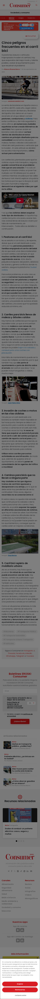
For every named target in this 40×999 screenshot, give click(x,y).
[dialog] (20, 979)
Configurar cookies (20, 995)
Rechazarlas (20, 990)
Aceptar (20, 984)
